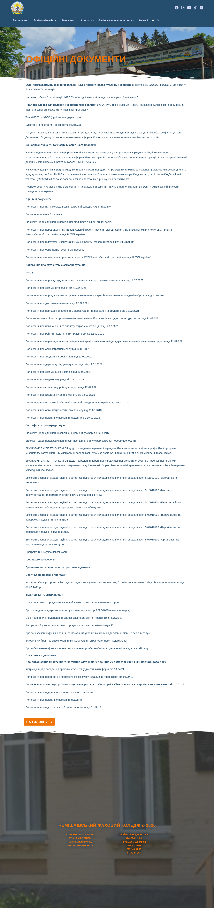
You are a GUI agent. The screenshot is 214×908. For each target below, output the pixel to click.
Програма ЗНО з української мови (46, 552)
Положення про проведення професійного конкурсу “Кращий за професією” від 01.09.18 (79, 676)
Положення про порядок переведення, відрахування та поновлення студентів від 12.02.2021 (82, 310)
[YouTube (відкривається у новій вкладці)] (189, 7)
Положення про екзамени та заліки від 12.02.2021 (55, 287)
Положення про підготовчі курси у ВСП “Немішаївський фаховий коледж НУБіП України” (79, 241)
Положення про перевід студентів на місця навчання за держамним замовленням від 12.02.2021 (84, 280)
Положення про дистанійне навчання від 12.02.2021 (57, 303)
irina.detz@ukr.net (118, 179)
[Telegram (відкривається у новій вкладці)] (201, 7)
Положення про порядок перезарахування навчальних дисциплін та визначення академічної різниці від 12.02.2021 (95, 295)
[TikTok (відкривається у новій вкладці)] (195, 7)
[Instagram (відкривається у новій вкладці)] (182, 7)
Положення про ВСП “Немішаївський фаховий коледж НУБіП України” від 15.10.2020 (77, 402)
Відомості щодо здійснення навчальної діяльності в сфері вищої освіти (68, 222)
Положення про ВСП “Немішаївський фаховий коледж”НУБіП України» (68, 206)
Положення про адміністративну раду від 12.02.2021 (57, 349)
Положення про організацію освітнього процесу (54, 249)
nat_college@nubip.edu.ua (65, 124)
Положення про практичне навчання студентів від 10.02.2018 (62, 417)
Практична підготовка (40, 655)
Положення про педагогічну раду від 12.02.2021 (54, 379)
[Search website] (158, 20)
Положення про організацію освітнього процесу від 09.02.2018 (63, 410)
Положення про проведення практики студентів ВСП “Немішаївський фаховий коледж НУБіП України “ (88, 257)
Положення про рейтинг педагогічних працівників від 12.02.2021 (64, 333)
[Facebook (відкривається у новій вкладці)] (177, 7)
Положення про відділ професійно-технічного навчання (59, 692)
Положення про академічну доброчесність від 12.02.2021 (60, 394)
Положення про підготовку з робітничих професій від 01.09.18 (63, 707)
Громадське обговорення (40, 559)
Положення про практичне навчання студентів (53, 699)
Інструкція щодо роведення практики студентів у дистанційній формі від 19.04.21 (74, 669)
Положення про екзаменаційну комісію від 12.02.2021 (58, 371)
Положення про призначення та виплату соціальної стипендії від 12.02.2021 (72, 326)
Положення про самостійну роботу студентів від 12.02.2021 (61, 387)
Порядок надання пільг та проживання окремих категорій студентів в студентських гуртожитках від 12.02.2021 (92, 318)
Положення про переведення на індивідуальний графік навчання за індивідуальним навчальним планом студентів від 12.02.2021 (104, 341)
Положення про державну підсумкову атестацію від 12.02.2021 (63, 364)
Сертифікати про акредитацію (45, 425)
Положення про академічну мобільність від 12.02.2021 (58, 356)
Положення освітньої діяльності (44, 214)
